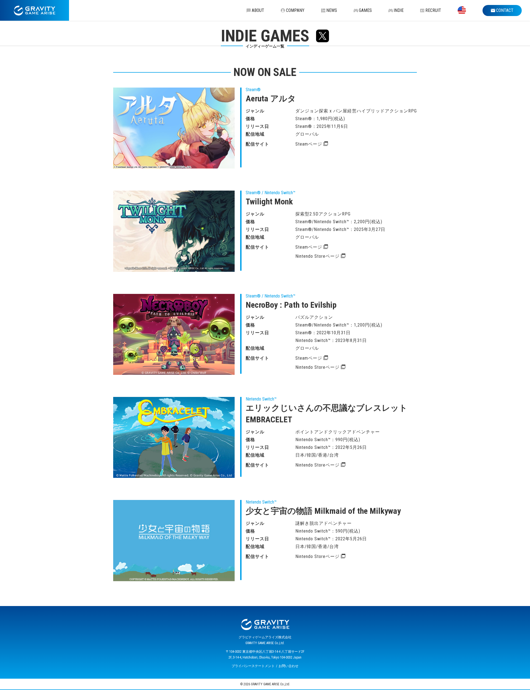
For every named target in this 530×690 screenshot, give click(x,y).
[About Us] (461, 10)
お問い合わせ (288, 666)
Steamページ (308, 144)
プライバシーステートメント (253, 666)
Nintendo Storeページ (317, 256)
